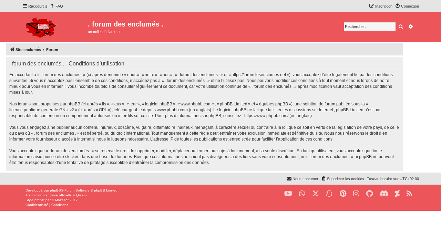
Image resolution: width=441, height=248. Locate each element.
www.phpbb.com (172, 109)
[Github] (370, 193)
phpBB (55, 190)
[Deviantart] (397, 193)
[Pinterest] (343, 193)
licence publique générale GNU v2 (41, 109)
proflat (39, 200)
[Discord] (384, 193)
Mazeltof (62, 200)
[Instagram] (356, 193)
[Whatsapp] (302, 193)
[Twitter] (315, 193)
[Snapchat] (329, 193)
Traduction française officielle (48, 195)
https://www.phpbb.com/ (266, 115)
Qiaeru (81, 195)
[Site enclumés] (55, 26)
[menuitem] (56, 6)
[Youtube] (288, 193)
